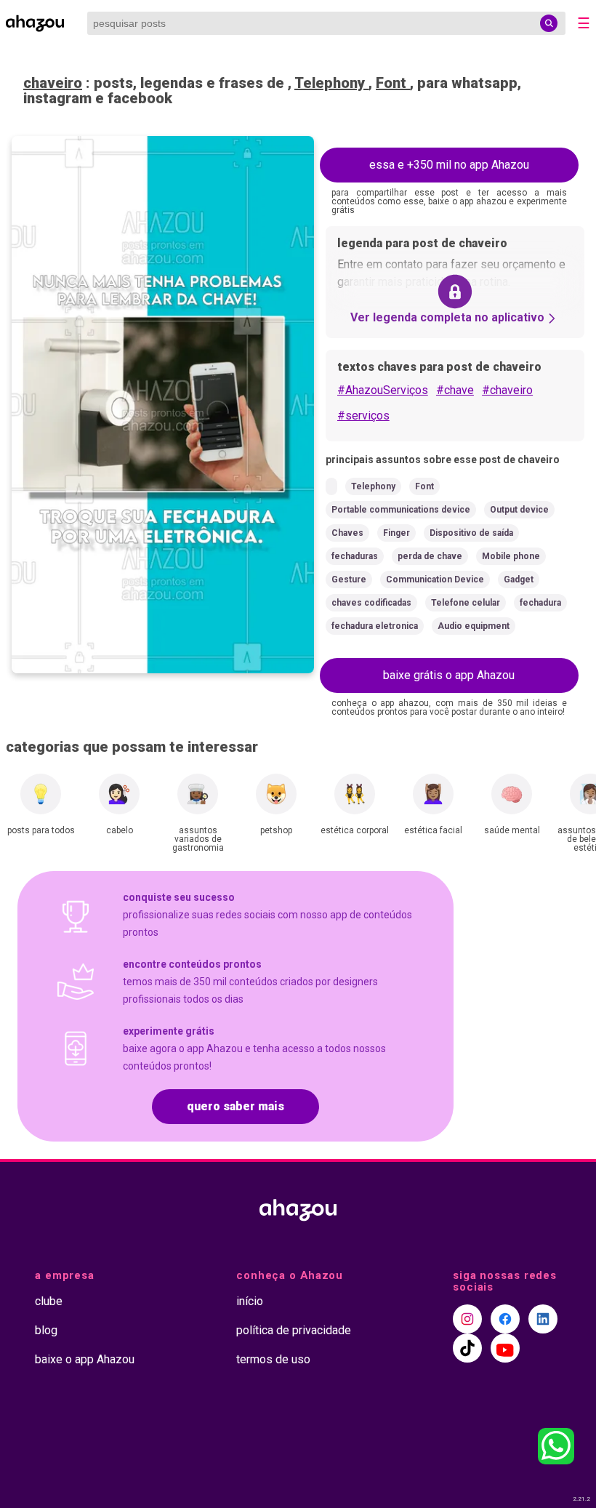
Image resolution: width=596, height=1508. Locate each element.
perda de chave (430, 556)
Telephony (331, 83)
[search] (548, 23)
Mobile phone (511, 556)
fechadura (540, 603)
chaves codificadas (371, 603)
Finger (396, 533)
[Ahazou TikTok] (467, 1348)
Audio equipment (474, 626)
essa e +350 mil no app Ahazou (449, 165)
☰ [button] (583, 23)
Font (393, 83)
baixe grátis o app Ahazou (449, 675)
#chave (455, 390)
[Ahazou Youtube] (505, 1348)
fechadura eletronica (374, 626)
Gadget (518, 579)
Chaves (347, 533)
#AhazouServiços (382, 390)
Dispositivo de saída (471, 533)
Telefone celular (465, 603)
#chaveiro (507, 390)
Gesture (348, 579)
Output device (519, 510)
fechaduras (354, 556)
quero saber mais (235, 1106)
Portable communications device (400, 510)
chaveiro (52, 83)
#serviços (363, 415)
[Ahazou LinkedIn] (542, 1318)
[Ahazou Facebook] (505, 1318)
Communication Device (435, 579)
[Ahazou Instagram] (467, 1318)
